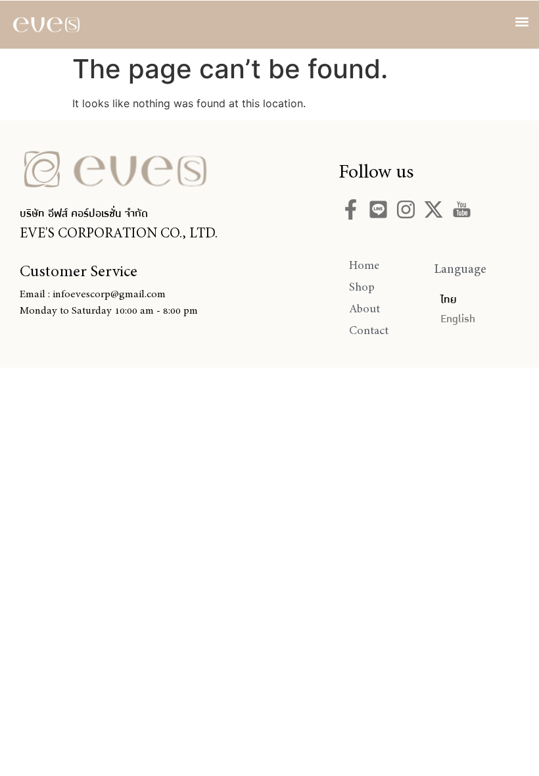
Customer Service (78, 271)
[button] (521, 21)
